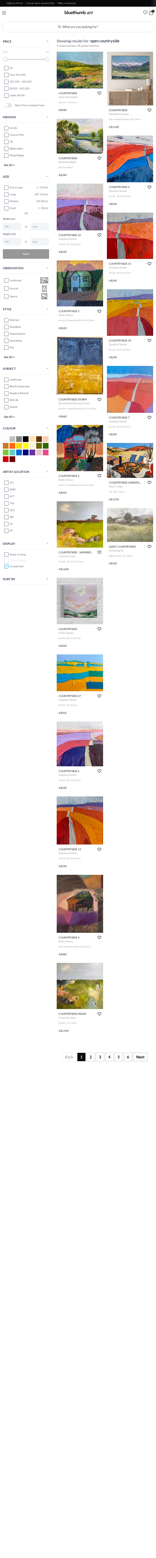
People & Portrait (19, 393)
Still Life (14, 400)
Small (13, 208)
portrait (14, 288)
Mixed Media (17, 155)
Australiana (16, 340)
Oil (11, 141)
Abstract (14, 319)
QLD (12, 510)
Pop (12, 347)
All (11, 67)
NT (11, 530)
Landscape (15, 379)
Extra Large (16, 187)
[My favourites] (145, 12)
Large (13, 194)
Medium (14, 201)
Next (140, 1057)
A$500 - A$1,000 (19, 88)
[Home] (79, 12)
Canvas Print (17, 134)
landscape (15, 280)
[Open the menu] (4, 13)
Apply (26, 253)
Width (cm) (9, 218)
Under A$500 (17, 95)
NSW (12, 489)
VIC (12, 482)
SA (11, 523)
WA (12, 516)
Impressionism (17, 333)
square (13, 296)
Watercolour (16, 148)
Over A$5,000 (18, 74)
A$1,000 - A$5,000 (21, 81)
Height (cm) (9, 233)
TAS (12, 503)
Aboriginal (15, 326)
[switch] (8, 105)
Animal (13, 406)
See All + (9, 165)
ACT (12, 496)
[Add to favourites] (99, 93)
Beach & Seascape (19, 386)
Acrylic (13, 127)
